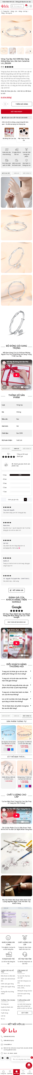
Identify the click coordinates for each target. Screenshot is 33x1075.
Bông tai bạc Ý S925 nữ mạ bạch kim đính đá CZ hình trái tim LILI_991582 (24, 779)
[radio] (5, 749)
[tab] (16, 672)
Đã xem (23, 1073)
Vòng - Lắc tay (23, 11)
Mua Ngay (16, 1073)
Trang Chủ (3, 1073)
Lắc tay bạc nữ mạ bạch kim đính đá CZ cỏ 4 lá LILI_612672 (8, 743)
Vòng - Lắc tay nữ (6, 13)
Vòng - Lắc (14, 11)
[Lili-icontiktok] (18, 1058)
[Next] (30, 32)
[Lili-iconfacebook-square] (8, 1058)
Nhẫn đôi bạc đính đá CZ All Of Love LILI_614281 (8, 779)
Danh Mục (9, 1073)
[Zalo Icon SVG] (2, 1058)
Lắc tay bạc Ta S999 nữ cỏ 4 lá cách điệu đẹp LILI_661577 (25, 743)
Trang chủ (6, 11)
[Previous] (3, 32)
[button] (16, 111)
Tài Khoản (29, 1073)
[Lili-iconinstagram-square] (13, 1058)
